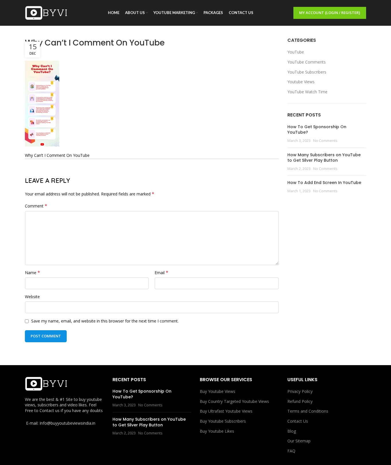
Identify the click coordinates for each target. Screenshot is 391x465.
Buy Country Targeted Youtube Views (234, 401)
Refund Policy (300, 401)
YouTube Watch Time (307, 91)
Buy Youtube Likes (217, 431)
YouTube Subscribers (306, 72)
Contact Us (297, 421)
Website (32, 296)
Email (161, 273)
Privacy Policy (300, 391)
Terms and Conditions (307, 411)
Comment (36, 206)
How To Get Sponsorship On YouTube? (316, 129)
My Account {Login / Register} (329, 12)
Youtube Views (301, 81)
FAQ (291, 451)
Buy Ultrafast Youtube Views (226, 411)
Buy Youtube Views (217, 391)
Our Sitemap (299, 441)
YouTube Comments (306, 62)
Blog (291, 431)
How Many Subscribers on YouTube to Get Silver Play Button (324, 157)
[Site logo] (46, 12)
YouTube (295, 52)
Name (32, 273)
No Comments (325, 140)
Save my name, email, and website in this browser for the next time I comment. (105, 321)
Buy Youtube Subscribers (223, 421)
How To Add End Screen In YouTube (324, 182)
